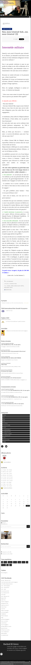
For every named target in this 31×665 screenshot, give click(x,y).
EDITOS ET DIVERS (6, 425)
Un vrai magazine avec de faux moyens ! (11, 377)
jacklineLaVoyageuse (5, 619)
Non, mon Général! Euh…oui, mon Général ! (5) (15, 33)
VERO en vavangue (5, 610)
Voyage (4, 441)
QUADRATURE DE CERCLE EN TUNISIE (11, 358)
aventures (3, 565)
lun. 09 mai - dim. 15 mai (6, 471)
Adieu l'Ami (4, 364)
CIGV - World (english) (5, 585)
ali (1, 403)
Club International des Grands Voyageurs (9, 582)
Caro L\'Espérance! (5, 631)
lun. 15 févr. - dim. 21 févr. (6, 484)
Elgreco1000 (3, 598)
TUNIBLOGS (3, 614)
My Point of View (6, 439)
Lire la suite (26, 302)
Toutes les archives (7, 488)
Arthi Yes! (3, 608)
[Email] (6, 446)
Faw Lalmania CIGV (5, 591)
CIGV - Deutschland (5, 587)
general (8, 285)
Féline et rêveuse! (4, 615)
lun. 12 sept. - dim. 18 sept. (6, 469)
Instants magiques (5, 601)
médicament (6, 287)
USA (27, 562)
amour (23, 562)
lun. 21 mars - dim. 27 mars (7, 477)
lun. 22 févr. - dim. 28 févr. (6, 482)
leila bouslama (4, 390)
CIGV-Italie (3, 594)
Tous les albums (7, 462)
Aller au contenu (5, 1)
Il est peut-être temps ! (6, 371)
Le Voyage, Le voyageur (7, 433)
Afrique (4, 415)
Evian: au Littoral (4, 621)
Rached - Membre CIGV (5, 580)
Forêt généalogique (6, 429)
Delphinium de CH (5, 605)
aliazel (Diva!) (3, 622)
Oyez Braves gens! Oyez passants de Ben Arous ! (13, 351)
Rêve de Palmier (4, 628)
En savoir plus (10, 664)
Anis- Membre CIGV (5, 592)
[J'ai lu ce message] (29, 661)
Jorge (2, 617)
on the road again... (5, 612)
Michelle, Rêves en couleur (6, 626)
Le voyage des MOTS (7, 431)
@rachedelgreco (4, 572)
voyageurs (10, 562)
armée (12, 285)
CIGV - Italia (3, 589)
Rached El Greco (11, 644)
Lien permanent (9, 281)
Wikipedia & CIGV (4, 603)
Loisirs (4, 437)
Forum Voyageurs (4, 624)
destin (11, 287)
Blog (4, 419)
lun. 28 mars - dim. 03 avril (6, 475)
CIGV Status (5, 423)
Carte (3, 513)
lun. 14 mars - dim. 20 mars (7, 478)
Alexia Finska (3, 607)
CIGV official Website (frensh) (6, 584)
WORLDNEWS (4, 633)
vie (2, 562)
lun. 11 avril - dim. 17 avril (6, 473)
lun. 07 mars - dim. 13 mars (7, 480)
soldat (18, 285)
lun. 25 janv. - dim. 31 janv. (6, 485)
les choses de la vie (6, 435)
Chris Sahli (3, 397)
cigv (7, 565)
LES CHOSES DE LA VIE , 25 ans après (11, 344)
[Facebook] (2, 446)
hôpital (22, 285)
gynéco (15, 285)
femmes (15, 562)
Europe (4, 427)
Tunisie (5, 562)
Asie (3, 417)
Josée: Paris (3, 599)
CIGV (4, 421)
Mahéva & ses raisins (5, 629)
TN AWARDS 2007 (4, 635)
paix (10, 565)
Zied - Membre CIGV (5, 596)
